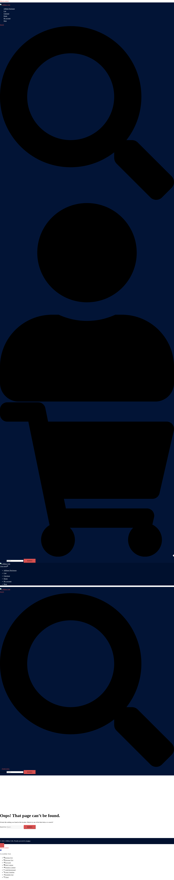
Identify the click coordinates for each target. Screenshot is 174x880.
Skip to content (4, 1)
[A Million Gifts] (5, 5)
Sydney (28, 841)
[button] (0, 850)
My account (7, 18)
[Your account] (87, 401)
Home (5, 16)
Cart (5, 11)
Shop (5, 21)
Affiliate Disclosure (9, 9)
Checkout (6, 13)
